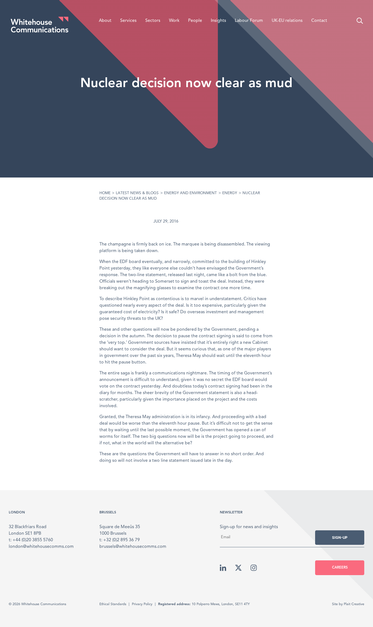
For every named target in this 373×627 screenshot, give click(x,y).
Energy (229, 193)
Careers (340, 567)
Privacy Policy (142, 604)
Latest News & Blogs (137, 193)
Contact (319, 21)
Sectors (152, 21)
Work (174, 21)
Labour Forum (249, 21)
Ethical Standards (112, 604)
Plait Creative (354, 604)
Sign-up (339, 537)
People (195, 21)
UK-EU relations (287, 21)
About (105, 21)
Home (105, 193)
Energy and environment (190, 193)
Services (128, 21)
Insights (218, 21)
